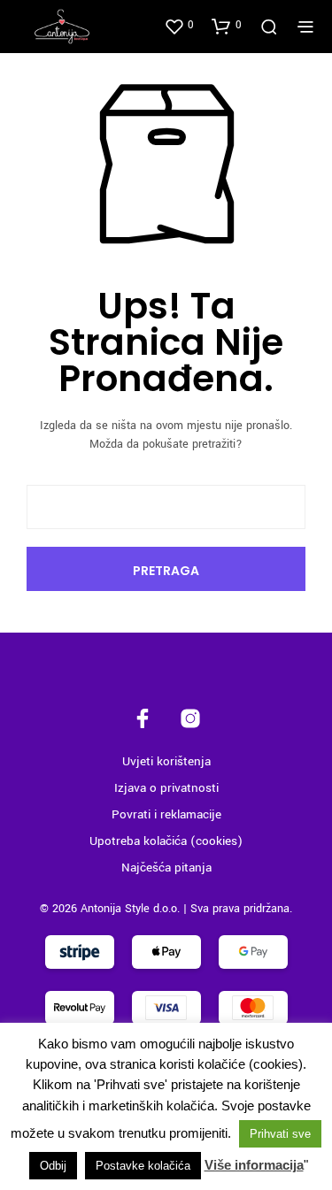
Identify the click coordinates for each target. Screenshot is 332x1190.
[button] (179, 26)
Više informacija (254, 1164)
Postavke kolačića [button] (143, 1165)
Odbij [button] (53, 1165)
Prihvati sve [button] (280, 1133)
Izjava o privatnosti (166, 787)
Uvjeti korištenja (166, 761)
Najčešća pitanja (166, 867)
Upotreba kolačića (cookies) (166, 841)
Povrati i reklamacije (166, 814)
